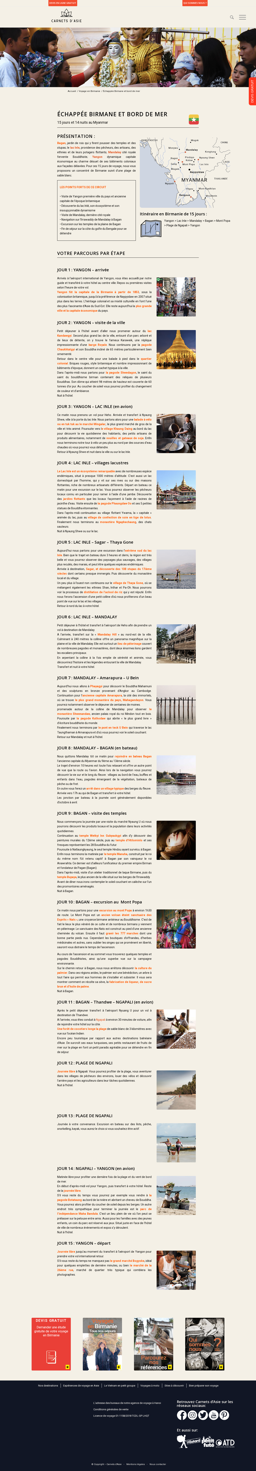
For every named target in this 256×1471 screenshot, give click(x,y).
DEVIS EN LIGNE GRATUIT (62, 2)
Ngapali (100, 1019)
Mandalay (114, 152)
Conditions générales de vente (110, 1409)
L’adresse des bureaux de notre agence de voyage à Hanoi (127, 1402)
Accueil (72, 91)
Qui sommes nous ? (195, 2)
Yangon (97, 156)
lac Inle (75, 147)
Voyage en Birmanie (89, 91)
